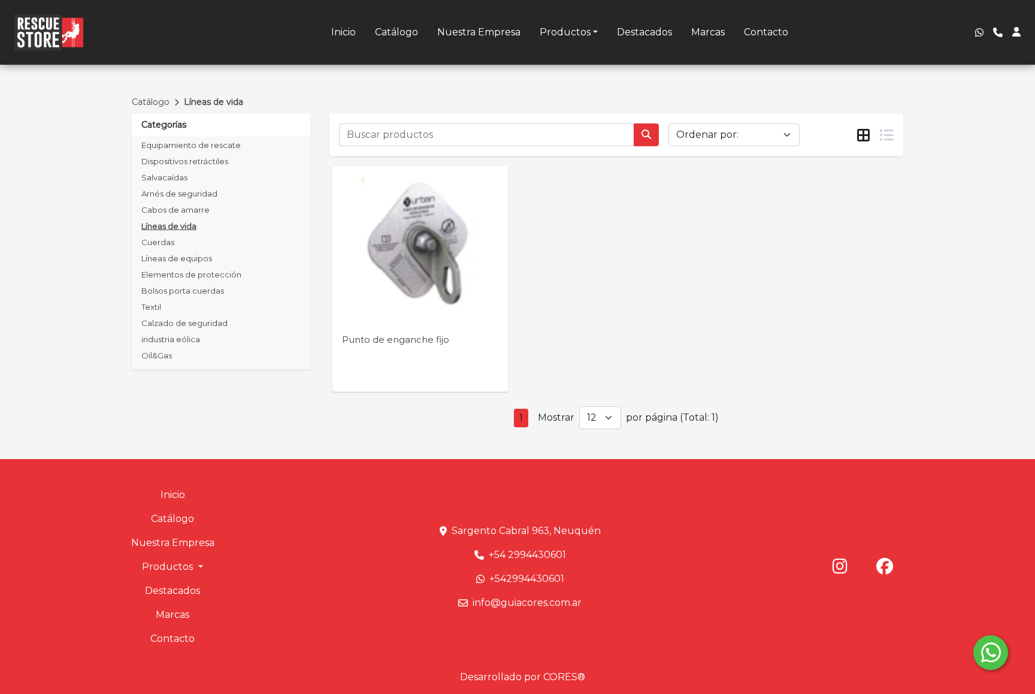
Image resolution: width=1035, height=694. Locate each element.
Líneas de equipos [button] (176, 258)
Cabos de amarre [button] (175, 210)
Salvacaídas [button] (164, 177)
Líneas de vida (213, 101)
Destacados (644, 32)
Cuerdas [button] (157, 242)
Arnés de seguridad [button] (179, 193)
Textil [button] (151, 307)
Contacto (766, 32)
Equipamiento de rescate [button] (191, 145)
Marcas (708, 32)
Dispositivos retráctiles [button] (184, 161)
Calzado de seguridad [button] (184, 323)
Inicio (343, 32)
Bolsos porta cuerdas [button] (182, 290)
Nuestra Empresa (478, 32)
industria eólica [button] (170, 339)
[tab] (863, 135)
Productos (565, 32)
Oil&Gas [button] (156, 355)
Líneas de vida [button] (168, 226)
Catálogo (396, 32)
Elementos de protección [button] (191, 274)
